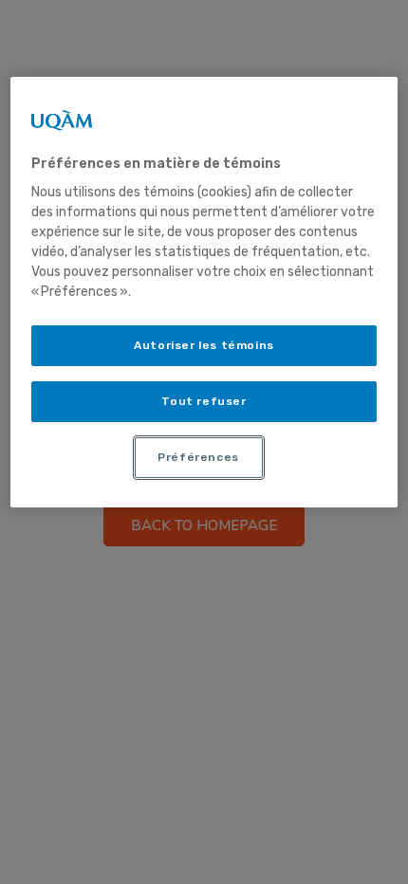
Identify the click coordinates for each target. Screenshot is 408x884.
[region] (204, 292)
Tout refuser (203, 401)
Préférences (198, 457)
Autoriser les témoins (204, 345)
